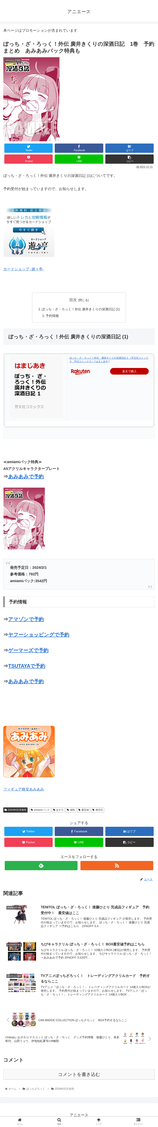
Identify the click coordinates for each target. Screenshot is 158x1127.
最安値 (85, 809)
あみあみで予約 (26, 476)
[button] (146, 642)
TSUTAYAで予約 (26, 666)
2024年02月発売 (17, 809)
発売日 (99, 809)
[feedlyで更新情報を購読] (41, 865)
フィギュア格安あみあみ (23, 789)
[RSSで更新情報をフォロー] (116, 865)
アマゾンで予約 (26, 619)
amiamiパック (42, 809)
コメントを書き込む (79, 1074)
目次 (73, 300)
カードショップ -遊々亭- (23, 269)
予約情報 (52, 316)
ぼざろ (59, 809)
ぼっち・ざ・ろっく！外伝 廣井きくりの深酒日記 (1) (81, 309)
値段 (72, 809)
